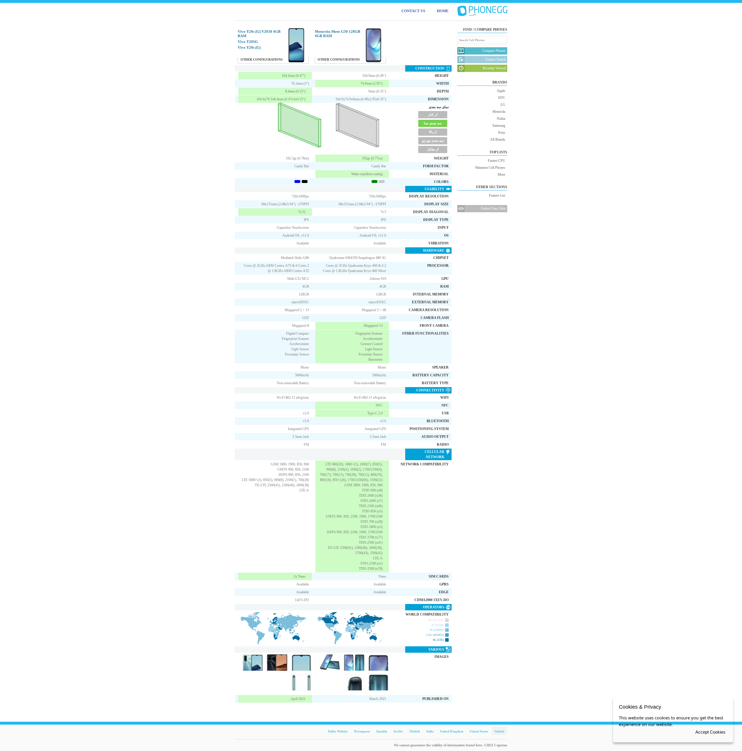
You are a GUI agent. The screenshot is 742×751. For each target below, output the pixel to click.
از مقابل (433, 149)
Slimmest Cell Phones (490, 168)
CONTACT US (413, 11)
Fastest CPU (496, 161)
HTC (501, 98)
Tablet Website (338, 731)
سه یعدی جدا (433, 123)
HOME (443, 11)
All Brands (497, 139)
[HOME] (482, 11)
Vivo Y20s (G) (249, 47)
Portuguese (362, 731)
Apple (501, 91)
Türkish (414, 731)
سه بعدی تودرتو (433, 141)
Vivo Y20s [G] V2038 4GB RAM (259, 33)
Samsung (498, 126)
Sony (501, 132)
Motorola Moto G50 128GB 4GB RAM (337, 33)
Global (499, 731)
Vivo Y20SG (248, 41)
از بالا (433, 132)
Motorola (498, 112)
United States (479, 731)
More (501, 175)
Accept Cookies (710, 732)
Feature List (497, 195)
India (430, 731)
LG (503, 105)
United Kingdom (451, 731)
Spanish (381, 731)
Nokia (501, 119)
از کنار (432, 115)
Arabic (398, 731)
